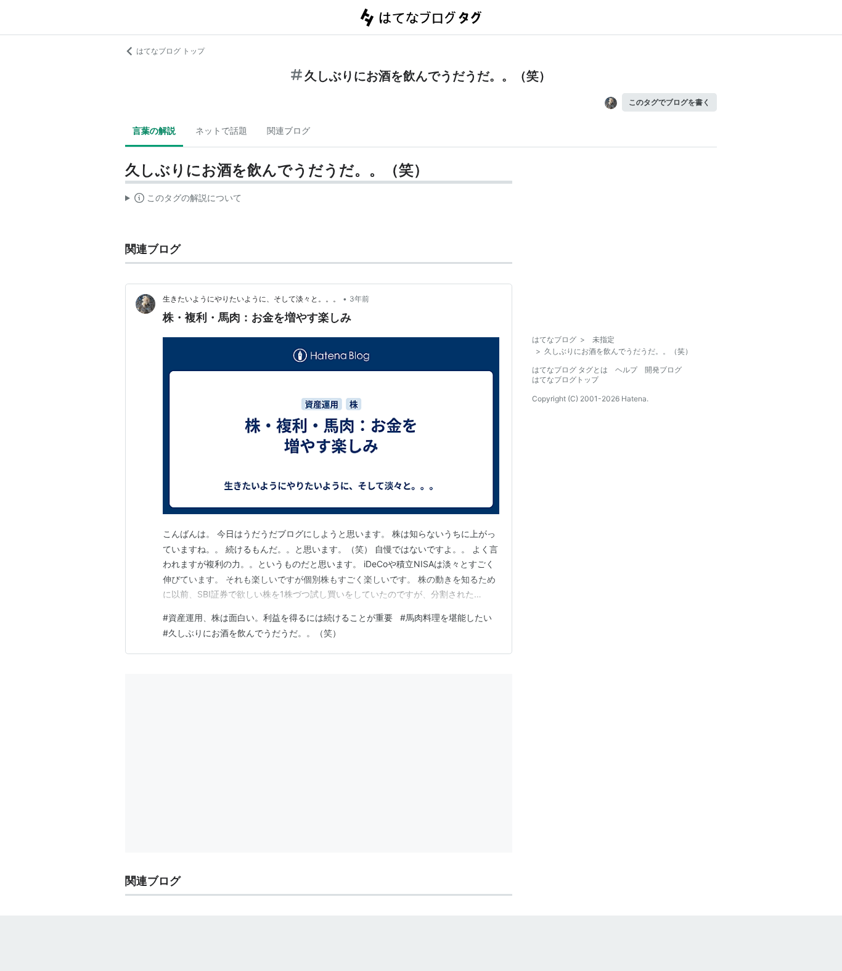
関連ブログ (288, 130)
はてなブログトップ (565, 379)
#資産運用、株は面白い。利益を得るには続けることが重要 (278, 617)
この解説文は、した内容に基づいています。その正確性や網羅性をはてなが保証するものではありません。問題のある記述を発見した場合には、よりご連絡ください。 (183, 200)
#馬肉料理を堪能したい (446, 617)
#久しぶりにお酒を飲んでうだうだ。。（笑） (252, 633)
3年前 (359, 298)
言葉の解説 (154, 130)
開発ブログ (663, 369)
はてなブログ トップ (170, 50)
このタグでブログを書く (669, 102)
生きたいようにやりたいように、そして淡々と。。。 (251, 298)
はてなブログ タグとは (570, 369)
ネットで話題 (221, 130)
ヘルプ (626, 369)
